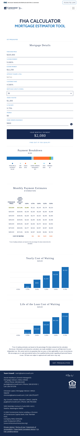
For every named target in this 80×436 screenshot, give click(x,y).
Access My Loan (69, 2)
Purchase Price (12, 51)
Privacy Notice (9, 427)
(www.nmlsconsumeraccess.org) (16, 423)
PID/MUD (9, 112)
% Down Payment (12, 59)
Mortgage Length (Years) (15, 89)
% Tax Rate (10, 105)
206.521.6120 (33, 384)
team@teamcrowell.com (24, 373)
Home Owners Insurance (15, 120)
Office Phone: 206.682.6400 (15, 382)
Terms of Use (20, 427)
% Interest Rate (12, 81)
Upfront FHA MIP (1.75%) (14, 74)
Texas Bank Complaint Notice (24, 429)
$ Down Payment (12, 66)
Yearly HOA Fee (11, 97)
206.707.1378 (11, 386)
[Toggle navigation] (73, 8)
